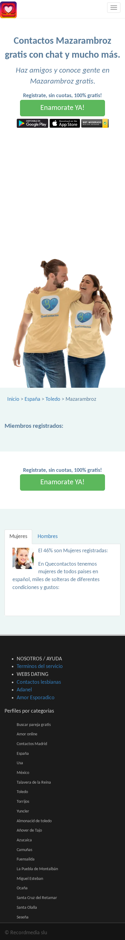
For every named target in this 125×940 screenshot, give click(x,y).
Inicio (13, 399)
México (23, 773)
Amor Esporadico (36, 698)
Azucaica (24, 840)
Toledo (53, 399)
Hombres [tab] (48, 537)
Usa (20, 763)
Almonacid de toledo (34, 821)
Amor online (27, 734)
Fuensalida (26, 859)
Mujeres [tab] (18, 537)
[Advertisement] (62, 193)
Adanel (24, 690)
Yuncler (23, 811)
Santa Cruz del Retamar (37, 898)
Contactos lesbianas (39, 682)
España (32, 399)
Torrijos (23, 801)
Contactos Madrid (32, 744)
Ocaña (22, 888)
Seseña (23, 917)
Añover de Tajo (29, 830)
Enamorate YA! (62, 108)
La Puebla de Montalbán (37, 869)
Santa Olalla (27, 907)
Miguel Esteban (30, 879)
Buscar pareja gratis (34, 725)
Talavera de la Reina (34, 782)
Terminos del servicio (40, 666)
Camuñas (24, 850)
